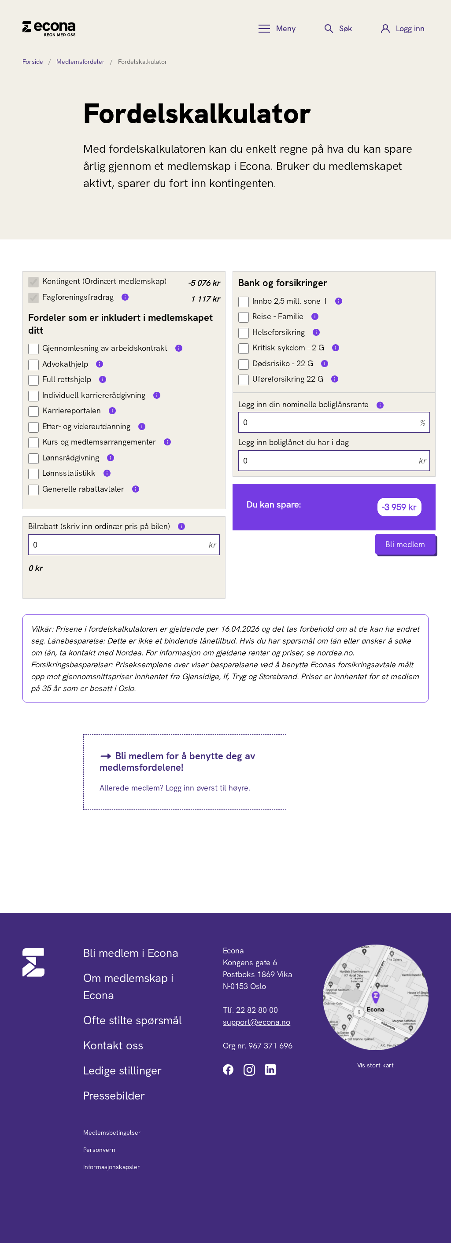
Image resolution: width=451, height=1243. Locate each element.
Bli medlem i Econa (130, 952)
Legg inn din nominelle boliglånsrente (303, 404)
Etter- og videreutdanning (86, 426)
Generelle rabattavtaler (83, 489)
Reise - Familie (277, 316)
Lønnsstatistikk (69, 473)
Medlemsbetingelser (112, 1132)
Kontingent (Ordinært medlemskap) (104, 281)
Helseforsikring (278, 332)
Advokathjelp (65, 364)
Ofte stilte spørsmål (132, 1020)
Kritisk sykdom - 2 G (288, 347)
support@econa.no (256, 1022)
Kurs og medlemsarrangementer (99, 442)
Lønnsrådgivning (70, 457)
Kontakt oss (113, 1045)
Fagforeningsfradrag (78, 297)
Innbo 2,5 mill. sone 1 (289, 301)
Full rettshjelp (66, 379)
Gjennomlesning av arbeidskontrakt (104, 348)
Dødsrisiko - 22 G (282, 363)
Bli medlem (405, 544)
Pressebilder (114, 1095)
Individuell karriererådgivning (93, 395)
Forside (32, 62)
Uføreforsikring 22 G (287, 379)
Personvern (99, 1150)
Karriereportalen (71, 410)
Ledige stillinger (122, 1070)
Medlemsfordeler (80, 62)
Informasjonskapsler (111, 1167)
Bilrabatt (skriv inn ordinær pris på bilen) (99, 526)
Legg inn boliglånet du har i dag (293, 442)
